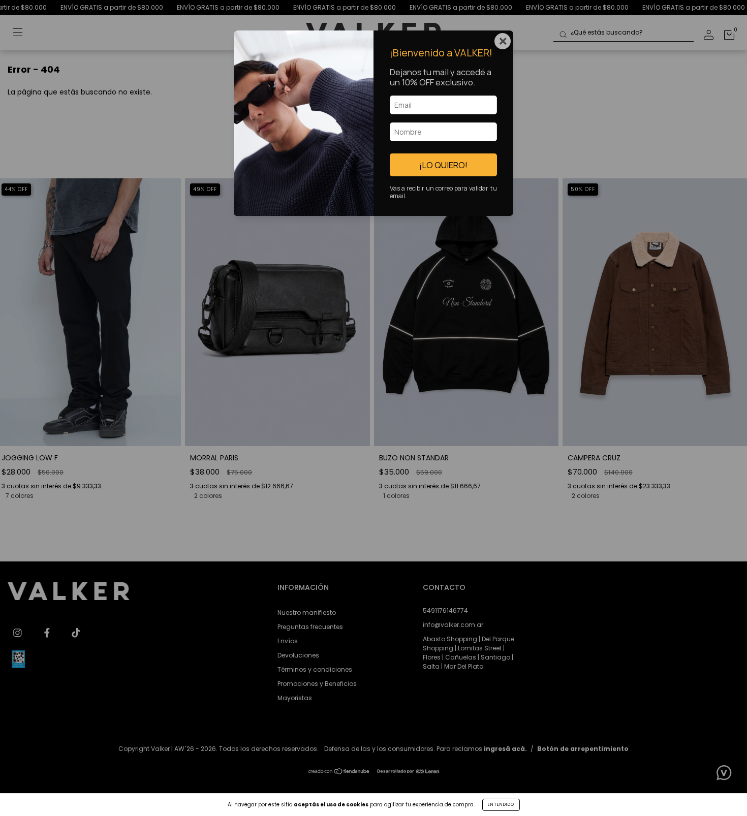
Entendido (501, 804)
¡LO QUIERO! (443, 165)
